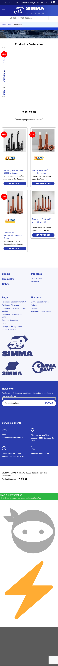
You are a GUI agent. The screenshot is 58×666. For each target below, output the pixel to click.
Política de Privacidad (10, 305)
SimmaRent (8, 278)
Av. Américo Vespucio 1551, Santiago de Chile (42, 438)
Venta (10, 25)
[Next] (10, 73)
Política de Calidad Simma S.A (14, 302)
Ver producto (14, 183)
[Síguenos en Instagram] (51, 2)
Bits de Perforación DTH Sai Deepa (40, 171)
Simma (6, 273)
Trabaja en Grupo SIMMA (41, 311)
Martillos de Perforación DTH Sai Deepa (13, 235)
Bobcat (6, 283)
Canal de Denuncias (10, 320)
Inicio (4, 25)
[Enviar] (46, 18)
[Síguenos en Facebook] (49, 2)
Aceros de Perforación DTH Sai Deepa (42, 220)
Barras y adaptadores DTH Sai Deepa (13, 171)
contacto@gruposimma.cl (35, 2)
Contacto (34, 308)
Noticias (34, 305)
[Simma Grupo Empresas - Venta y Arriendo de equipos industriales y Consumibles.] (29, 10)
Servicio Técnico (37, 278)
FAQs (4, 323)
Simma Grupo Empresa (40, 302)
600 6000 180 (13, 2)
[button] (3, 10)
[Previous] (2, 73)
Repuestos (35, 281)
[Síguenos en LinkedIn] (54, 2)
